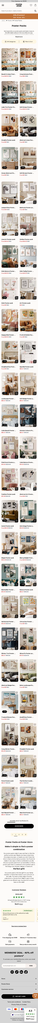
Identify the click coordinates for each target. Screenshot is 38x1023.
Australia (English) (19, 1015)
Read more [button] (19, 37)
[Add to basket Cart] (16, 69)
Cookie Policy (26, 1002)
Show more (19, 826)
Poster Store (23, 1018)
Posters (10, 20)
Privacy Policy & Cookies (19, 1004)
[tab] (31, 5)
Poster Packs (18, 20)
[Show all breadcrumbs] (3, 20)
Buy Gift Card (20, 996)
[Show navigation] (3, 5)
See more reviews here (19, 926)
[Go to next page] (25, 834)
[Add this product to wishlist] (16, 49)
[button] (30, 1015)
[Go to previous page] (12, 834)
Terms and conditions (14, 1002)
